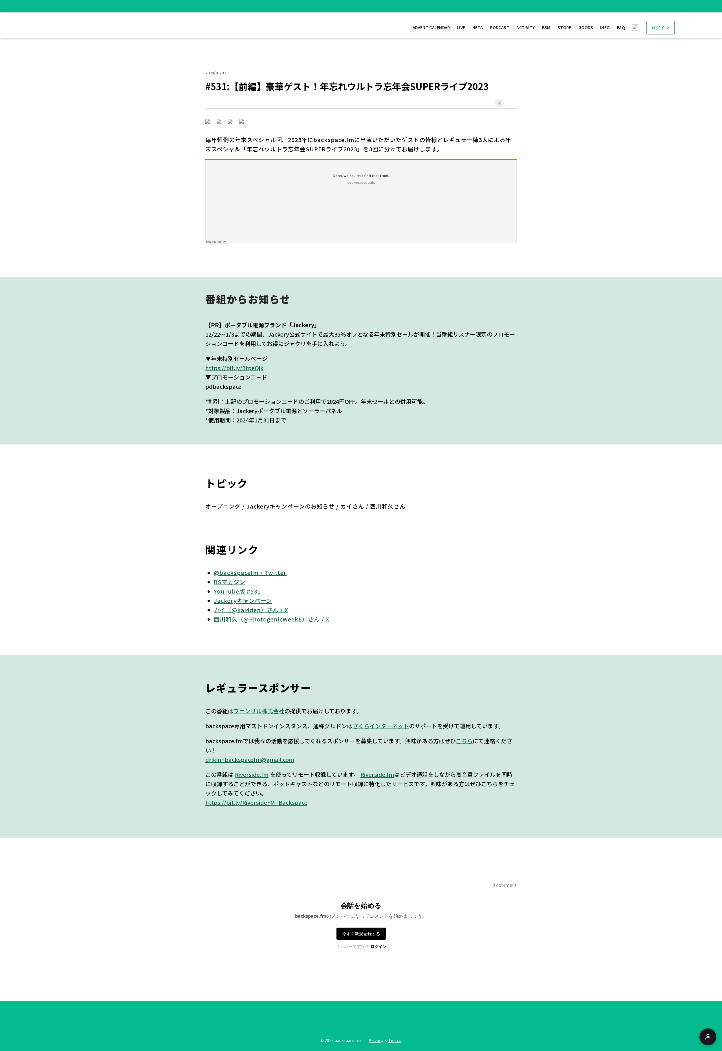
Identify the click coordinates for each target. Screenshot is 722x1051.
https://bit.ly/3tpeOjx (234, 368)
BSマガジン (229, 582)
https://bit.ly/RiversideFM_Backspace (256, 802)
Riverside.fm (251, 774)
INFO (605, 27)
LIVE (461, 27)
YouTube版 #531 (237, 591)
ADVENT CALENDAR (431, 27)
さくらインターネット (381, 726)
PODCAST (499, 27)
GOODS (585, 27)
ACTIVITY (525, 27)
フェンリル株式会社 (259, 711)
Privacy (376, 1040)
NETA (477, 27)
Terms (395, 1040)
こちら (464, 741)
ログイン (660, 27)
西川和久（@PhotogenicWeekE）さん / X (271, 619)
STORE (564, 27)
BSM (546, 27)
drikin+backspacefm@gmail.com (249, 759)
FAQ (621, 27)
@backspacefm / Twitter (250, 572)
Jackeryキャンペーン (243, 600)
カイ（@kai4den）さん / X (251, 610)
